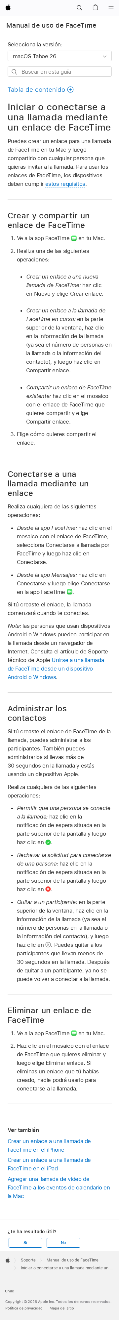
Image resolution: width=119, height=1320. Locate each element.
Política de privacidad (24, 1308)
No (63, 1242)
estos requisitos (65, 184)
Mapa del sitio (62, 1308)
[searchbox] (60, 71)
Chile (9, 1291)
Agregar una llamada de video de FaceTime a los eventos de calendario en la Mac (59, 1187)
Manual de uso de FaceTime (51, 25)
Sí (25, 1242)
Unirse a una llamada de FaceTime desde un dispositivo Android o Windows (56, 668)
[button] (79, 8)
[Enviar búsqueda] (14, 71)
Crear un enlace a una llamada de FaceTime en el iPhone (49, 1145)
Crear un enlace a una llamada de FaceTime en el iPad (49, 1164)
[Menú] (111, 8)
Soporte (28, 1260)
